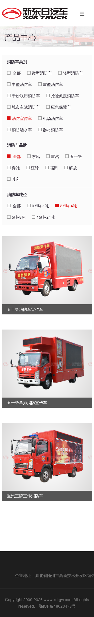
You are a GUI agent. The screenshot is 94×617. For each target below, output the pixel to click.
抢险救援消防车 (65, 96)
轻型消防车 (73, 73)
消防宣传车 (22, 118)
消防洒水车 (22, 130)
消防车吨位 (17, 194)
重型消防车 (53, 84)
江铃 (35, 168)
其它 (16, 179)
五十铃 (76, 156)
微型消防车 (42, 73)
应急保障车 (61, 107)
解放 (73, 168)
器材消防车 (53, 130)
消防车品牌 (17, 145)
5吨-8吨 (19, 217)
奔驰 (16, 168)
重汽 (55, 156)
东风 (36, 156)
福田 (54, 168)
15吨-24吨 (46, 217)
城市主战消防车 (26, 107)
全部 (16, 73)
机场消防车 (53, 118)
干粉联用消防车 (26, 96)
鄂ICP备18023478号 (57, 606)
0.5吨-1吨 (40, 206)
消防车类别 (17, 61)
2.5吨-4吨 (68, 206)
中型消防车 (22, 84)
